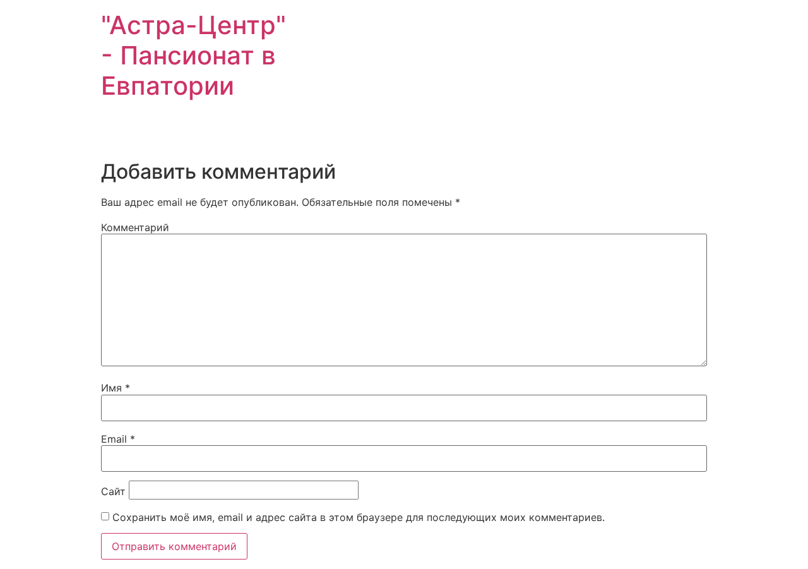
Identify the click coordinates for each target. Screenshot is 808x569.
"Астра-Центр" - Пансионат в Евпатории (193, 55)
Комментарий (135, 227)
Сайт (113, 491)
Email (118, 439)
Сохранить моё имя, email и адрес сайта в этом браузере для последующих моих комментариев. (358, 517)
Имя (115, 388)
